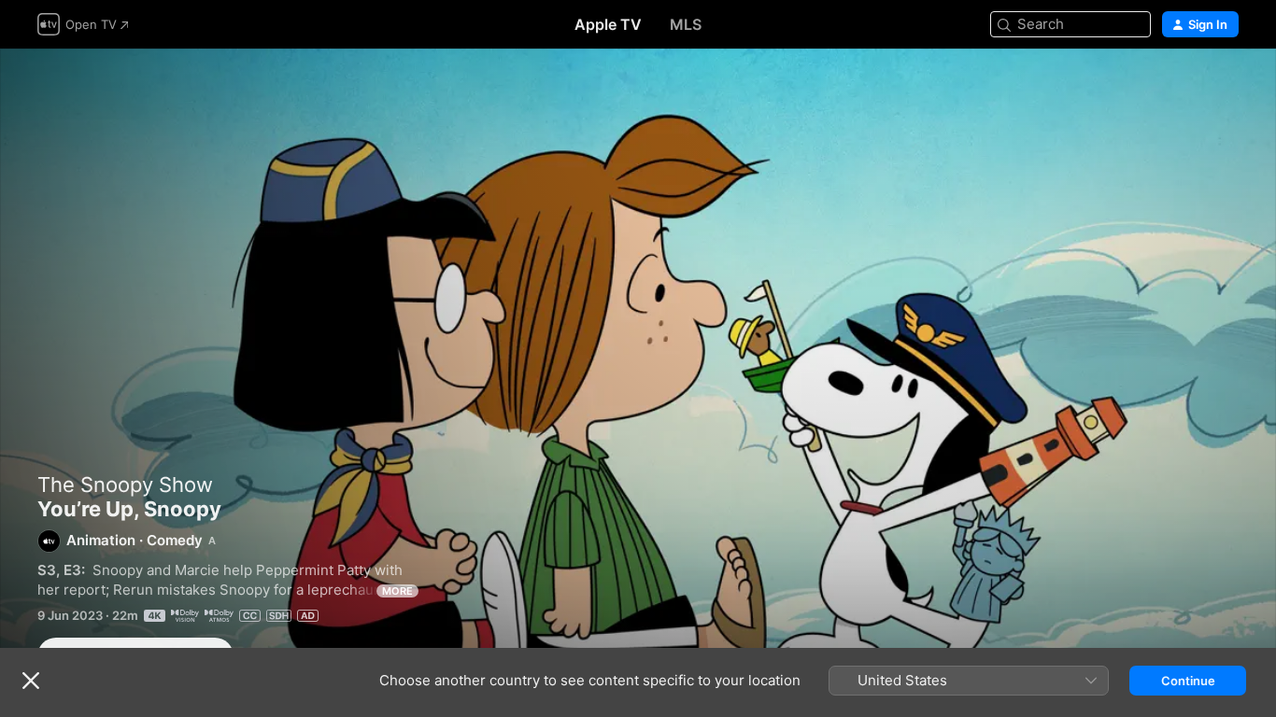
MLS (686, 24)
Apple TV (608, 24)
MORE (397, 591)
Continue (1188, 680)
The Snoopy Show (125, 484)
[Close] (30, 680)
